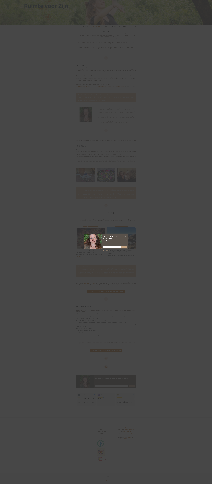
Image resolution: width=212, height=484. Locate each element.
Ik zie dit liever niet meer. (106, 250)
